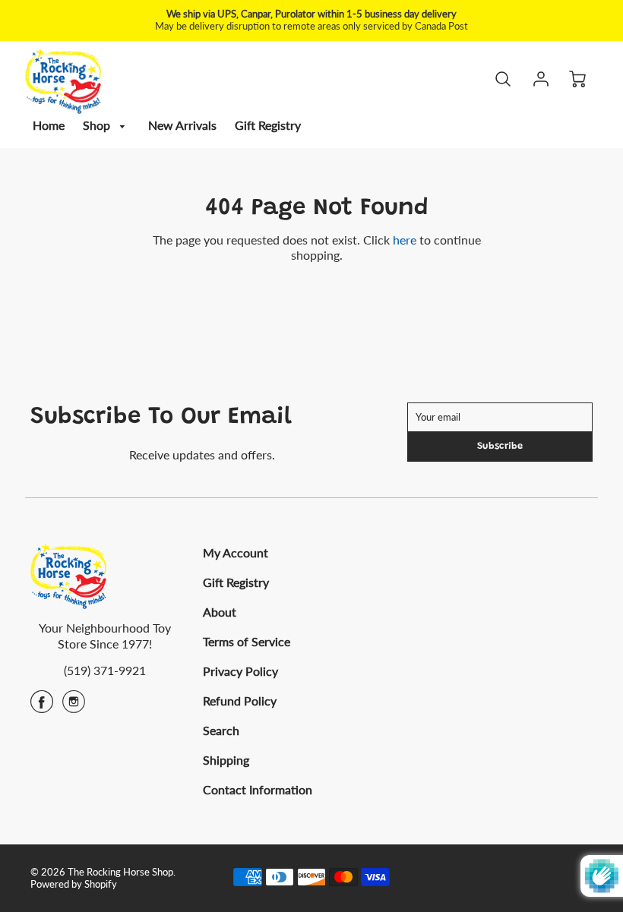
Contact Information (257, 789)
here (404, 239)
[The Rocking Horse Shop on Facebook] (41, 706)
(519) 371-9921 (105, 670)
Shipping (226, 760)
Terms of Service (246, 641)
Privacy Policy (240, 671)
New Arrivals (182, 125)
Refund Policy (240, 700)
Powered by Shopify (73, 884)
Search (221, 730)
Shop (98, 125)
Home (49, 125)
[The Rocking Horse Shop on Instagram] (73, 706)
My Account (235, 552)
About (219, 611)
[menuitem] (48, 125)
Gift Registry (268, 125)
